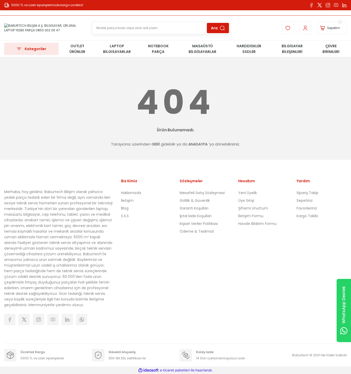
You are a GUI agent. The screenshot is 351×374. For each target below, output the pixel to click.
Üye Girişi (246, 200)
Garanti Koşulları (194, 208)
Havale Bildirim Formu (257, 223)
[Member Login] (305, 28)
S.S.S (125, 215)
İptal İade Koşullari (195, 215)
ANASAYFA (198, 144)
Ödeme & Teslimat (197, 231)
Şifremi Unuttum (253, 208)
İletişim (127, 200)
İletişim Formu (250, 215)
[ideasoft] (148, 370)
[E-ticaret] (175, 370)
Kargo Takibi (307, 215)
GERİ (156, 144)
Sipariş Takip (307, 192)
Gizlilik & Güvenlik (195, 200)
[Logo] (44, 28)
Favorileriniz (307, 208)
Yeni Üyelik (247, 192)
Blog (124, 208)
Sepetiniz (305, 200)
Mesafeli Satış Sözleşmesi (202, 192)
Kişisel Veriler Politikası (199, 223)
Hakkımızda (131, 192)
